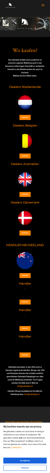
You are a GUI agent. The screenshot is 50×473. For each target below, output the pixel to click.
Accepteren (25, 461)
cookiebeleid (16, 447)
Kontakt (25, 117)
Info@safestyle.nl (25, 386)
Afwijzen (25, 468)
